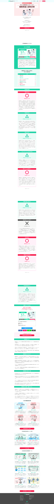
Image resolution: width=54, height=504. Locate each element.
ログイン (40, 1)
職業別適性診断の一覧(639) (27, 428)
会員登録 (44, 1)
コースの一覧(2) (27, 448)
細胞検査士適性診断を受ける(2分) (27, 335)
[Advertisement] (27, 36)
